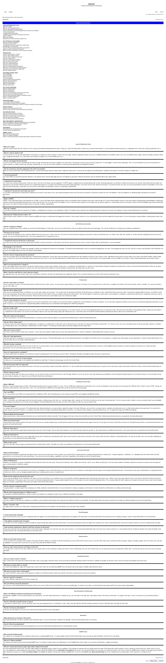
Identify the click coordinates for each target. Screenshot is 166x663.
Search (161, 11)
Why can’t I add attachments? (10, 63)
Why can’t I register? (8, 37)
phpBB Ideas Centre (77, 642)
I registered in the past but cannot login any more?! (16, 34)
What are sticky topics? (9, 82)
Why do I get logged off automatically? (13, 29)
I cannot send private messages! (11, 101)
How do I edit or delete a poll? (11, 61)
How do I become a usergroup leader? (13, 94)
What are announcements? (10, 81)
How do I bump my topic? (9, 70)
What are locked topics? (9, 83)
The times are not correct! (9, 43)
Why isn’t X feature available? (10, 135)
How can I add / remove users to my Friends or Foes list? (17, 109)
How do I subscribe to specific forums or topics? (15, 123)
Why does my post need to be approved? (13, 69)
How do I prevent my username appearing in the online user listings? (21, 30)
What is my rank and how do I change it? (13, 49)
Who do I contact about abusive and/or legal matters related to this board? (22, 136)
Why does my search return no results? (13, 114)
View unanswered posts (8, 17)
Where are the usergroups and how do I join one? (16, 92)
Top (4, 150)
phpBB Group (49, 636)
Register (11, 11)
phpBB (78, 662)
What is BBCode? (7, 74)
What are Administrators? (9, 88)
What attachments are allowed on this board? (15, 129)
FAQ (156, 11)
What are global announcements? (12, 79)
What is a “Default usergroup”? (11, 96)
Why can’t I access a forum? (10, 62)
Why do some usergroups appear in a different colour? (17, 95)
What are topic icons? (8, 85)
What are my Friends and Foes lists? (12, 108)
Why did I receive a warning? (10, 65)
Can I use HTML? (7, 75)
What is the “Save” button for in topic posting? (15, 67)
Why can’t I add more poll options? (12, 59)
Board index (6, 19)
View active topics (18, 17)
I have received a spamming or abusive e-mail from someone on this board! (22, 104)
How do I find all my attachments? (11, 130)
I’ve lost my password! (8, 32)
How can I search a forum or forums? (12, 113)
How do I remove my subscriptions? (12, 125)
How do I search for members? (11, 117)
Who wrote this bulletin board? (11, 134)
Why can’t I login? (7, 26)
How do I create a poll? (9, 58)
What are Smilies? (7, 76)
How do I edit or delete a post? (11, 55)
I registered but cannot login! (10, 33)
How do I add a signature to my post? (12, 57)
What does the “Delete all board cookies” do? (15, 38)
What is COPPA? (7, 36)
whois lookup (118, 648)
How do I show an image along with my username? (16, 47)
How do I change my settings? (11, 42)
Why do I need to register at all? (11, 28)
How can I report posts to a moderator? (13, 66)
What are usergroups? (9, 91)
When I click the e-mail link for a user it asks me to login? (17, 50)
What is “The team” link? (9, 98)
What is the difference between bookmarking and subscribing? (19, 122)
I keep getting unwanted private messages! (14, 103)
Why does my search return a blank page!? (14, 116)
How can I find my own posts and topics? (13, 118)
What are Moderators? (9, 90)
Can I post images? (8, 78)
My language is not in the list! (10, 46)
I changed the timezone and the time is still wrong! (16, 45)
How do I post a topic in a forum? (11, 54)
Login (5, 11)
